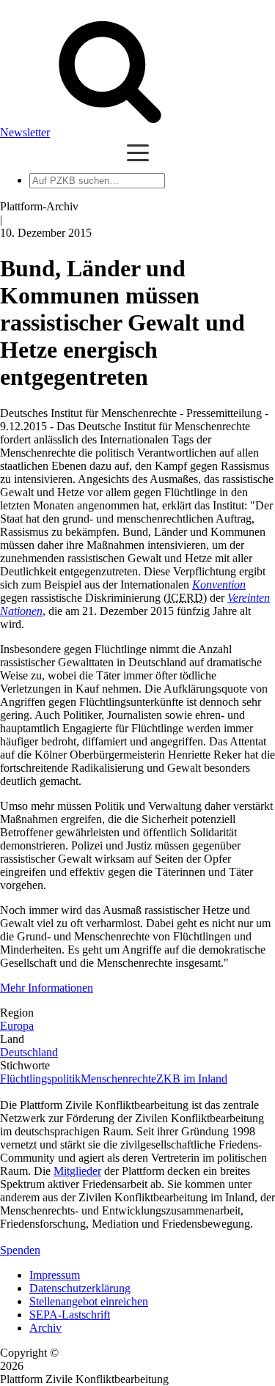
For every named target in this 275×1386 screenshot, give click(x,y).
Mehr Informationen (46, 987)
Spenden (20, 1250)
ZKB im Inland (191, 1078)
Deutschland (29, 1052)
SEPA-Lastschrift (69, 1314)
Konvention (219, 584)
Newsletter (25, 132)
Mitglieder (77, 1171)
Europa (17, 1026)
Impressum (54, 1275)
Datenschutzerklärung (80, 1288)
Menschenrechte (118, 1078)
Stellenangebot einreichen (88, 1301)
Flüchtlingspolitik (40, 1078)
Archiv (45, 1328)
